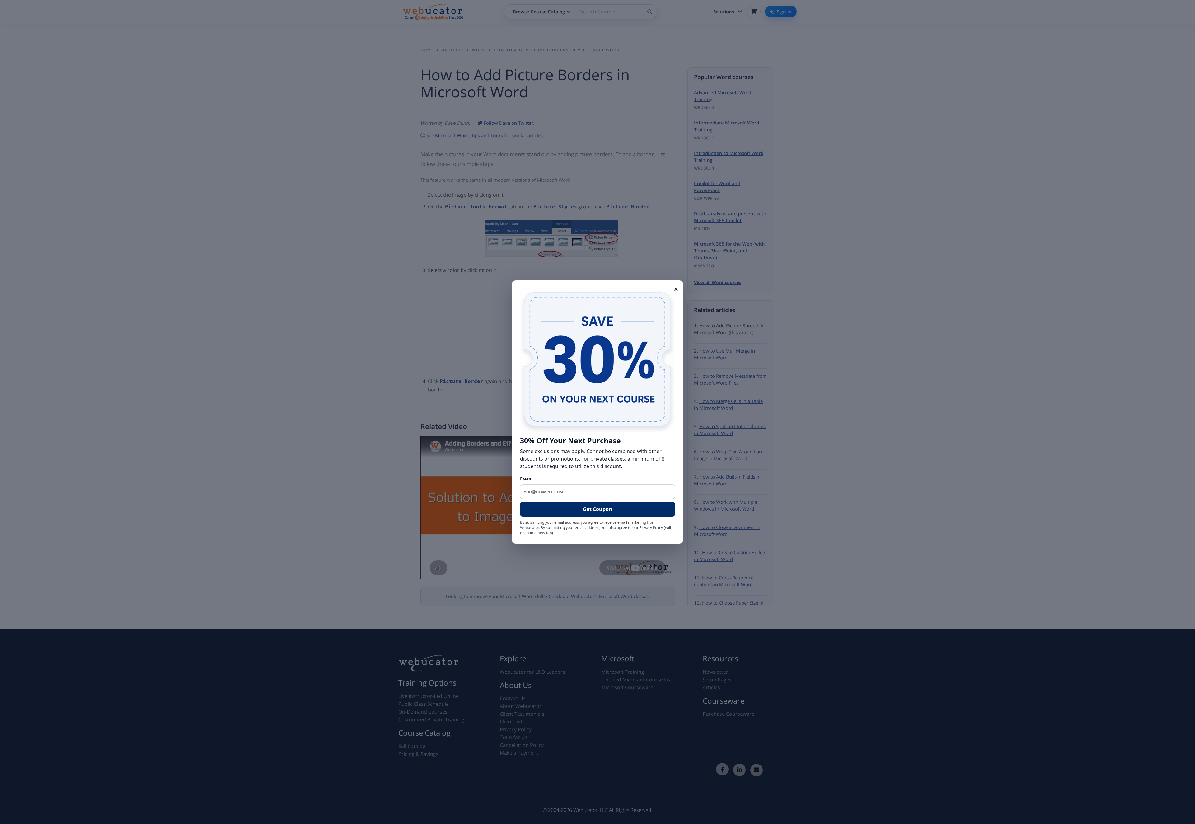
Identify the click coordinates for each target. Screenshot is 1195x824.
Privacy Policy (651, 527)
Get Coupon (597, 509)
